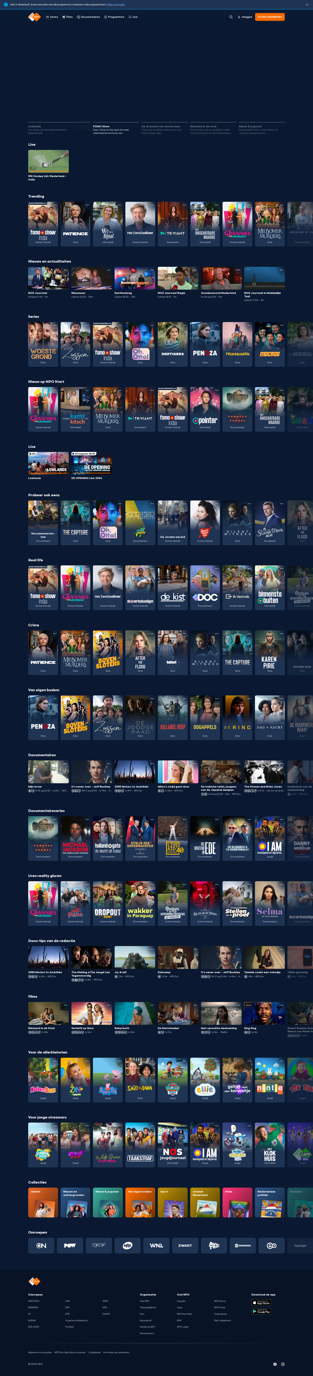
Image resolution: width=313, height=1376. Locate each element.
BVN (179, 1320)
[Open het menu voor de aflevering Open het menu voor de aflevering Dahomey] (195, 949)
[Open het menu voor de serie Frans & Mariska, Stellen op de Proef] (249, 884)
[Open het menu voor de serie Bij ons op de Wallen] (217, 884)
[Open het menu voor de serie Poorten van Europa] (249, 390)
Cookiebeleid (94, 1352)
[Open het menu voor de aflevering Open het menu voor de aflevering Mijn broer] (65, 764)
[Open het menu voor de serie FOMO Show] (55, 205)
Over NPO (144, 1301)
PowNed (69, 1327)
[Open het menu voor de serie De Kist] (184, 569)
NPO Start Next (184, 1314)
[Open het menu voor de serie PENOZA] (217, 325)
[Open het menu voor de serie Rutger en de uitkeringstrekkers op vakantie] (184, 884)
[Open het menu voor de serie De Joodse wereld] (184, 504)
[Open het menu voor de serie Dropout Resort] (120, 884)
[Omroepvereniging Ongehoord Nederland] (41, 1245)
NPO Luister (183, 1327)
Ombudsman (220, 1314)
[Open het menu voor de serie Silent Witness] (249, 504)
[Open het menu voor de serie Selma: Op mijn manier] (282, 884)
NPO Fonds (219, 1307)
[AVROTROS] (214, 1245)
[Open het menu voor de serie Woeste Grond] (55, 325)
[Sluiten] (307, 5)
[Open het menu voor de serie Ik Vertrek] (249, 569)
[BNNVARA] (243, 1245)
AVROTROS (33, 1301)
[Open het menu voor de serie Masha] (55, 1061)
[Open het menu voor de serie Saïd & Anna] (152, 1061)
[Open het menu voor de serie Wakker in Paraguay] (152, 884)
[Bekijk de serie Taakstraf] (140, 1145)
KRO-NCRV (33, 1327)
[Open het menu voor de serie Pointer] (217, 390)
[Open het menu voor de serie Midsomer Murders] (282, 205)
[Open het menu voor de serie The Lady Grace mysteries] (120, 1126)
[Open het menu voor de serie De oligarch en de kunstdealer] (249, 819)
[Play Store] (261, 1311)
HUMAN (32, 1320)
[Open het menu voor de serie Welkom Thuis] (87, 1126)
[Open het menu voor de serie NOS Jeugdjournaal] (184, 1126)
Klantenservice (147, 1333)
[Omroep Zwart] (185, 1245)
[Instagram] (283, 1364)
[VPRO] (99, 1245)
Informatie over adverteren (116, 1352)
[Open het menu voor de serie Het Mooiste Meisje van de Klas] (217, 504)
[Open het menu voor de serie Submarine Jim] (249, 1126)
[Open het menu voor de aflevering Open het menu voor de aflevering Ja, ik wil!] (152, 949)
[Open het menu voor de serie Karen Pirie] (282, 634)
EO (29, 1314)
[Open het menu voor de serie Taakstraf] (152, 1126)
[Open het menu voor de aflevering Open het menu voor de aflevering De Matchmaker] (195, 1005)
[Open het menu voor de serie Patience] (87, 205)
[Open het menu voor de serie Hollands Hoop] (184, 699)
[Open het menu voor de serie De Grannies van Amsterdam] (249, 205)
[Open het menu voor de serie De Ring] (249, 699)
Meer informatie (116, 4)
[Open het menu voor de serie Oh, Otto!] (152, 325)
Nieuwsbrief (145, 1320)
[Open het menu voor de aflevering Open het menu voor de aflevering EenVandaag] (152, 270)
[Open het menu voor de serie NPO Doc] (217, 569)
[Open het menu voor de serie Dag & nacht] (282, 699)
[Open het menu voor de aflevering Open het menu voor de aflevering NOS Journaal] (65, 270)
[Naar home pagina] (34, 17)
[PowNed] (70, 1245)
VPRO (105, 1301)
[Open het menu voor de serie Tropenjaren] (249, 325)
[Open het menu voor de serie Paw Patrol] (184, 1061)
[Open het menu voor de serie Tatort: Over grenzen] (184, 634)
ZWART (106, 1314)
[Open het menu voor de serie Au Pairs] (87, 884)
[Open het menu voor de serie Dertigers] (184, 325)
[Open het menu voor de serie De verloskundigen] (152, 569)
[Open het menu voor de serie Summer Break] (55, 1126)
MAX (67, 1301)
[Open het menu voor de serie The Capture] (87, 504)
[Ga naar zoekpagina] (231, 17)
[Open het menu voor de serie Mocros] (282, 325)
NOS (67, 1307)
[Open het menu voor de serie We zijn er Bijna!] (120, 205)
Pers (142, 1314)
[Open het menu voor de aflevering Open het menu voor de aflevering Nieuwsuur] (109, 270)
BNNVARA (33, 1307)
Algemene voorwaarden (40, 1352)
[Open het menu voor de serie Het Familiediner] (152, 205)
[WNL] (156, 1245)
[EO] (272, 1245)
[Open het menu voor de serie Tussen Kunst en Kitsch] (87, 390)
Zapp (179, 1307)
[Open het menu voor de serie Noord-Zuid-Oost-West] (152, 504)
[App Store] (261, 1302)
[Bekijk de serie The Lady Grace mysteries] (108, 1145)
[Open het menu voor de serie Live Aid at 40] (184, 819)
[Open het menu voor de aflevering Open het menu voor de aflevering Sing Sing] (281, 1005)
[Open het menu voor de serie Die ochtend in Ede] (217, 819)
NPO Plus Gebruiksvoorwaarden (70, 1352)
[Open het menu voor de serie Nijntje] (282, 1061)
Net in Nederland (222, 1320)
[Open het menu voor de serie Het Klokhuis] (282, 1126)
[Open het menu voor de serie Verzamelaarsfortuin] (55, 504)
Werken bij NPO (147, 1327)
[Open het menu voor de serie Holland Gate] (120, 819)
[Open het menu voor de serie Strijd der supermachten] (152, 819)
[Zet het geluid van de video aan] (269, 110)
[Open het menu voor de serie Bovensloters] (120, 634)
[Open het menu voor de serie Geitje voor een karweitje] (249, 1061)
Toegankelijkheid (148, 1307)
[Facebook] (275, 1364)
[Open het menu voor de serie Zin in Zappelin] (87, 1061)
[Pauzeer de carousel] (281, 110)
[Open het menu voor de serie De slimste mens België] (282, 504)
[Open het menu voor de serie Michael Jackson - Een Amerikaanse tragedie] (87, 819)
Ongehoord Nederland (76, 1320)
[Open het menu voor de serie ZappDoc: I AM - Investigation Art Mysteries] (282, 819)
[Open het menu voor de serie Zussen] (87, 325)
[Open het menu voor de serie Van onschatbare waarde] (217, 205)
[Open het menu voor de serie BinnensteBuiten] (282, 569)
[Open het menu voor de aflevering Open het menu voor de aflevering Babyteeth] (152, 1005)
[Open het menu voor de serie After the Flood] (152, 634)
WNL (105, 1307)
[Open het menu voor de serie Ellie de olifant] (217, 1061)
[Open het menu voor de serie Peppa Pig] (120, 1061)
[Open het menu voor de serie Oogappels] (217, 699)
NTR (67, 1314)
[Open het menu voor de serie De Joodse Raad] (152, 699)
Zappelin (181, 1301)
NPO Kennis (220, 1301)
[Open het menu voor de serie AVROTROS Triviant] (184, 205)
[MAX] (128, 1245)
